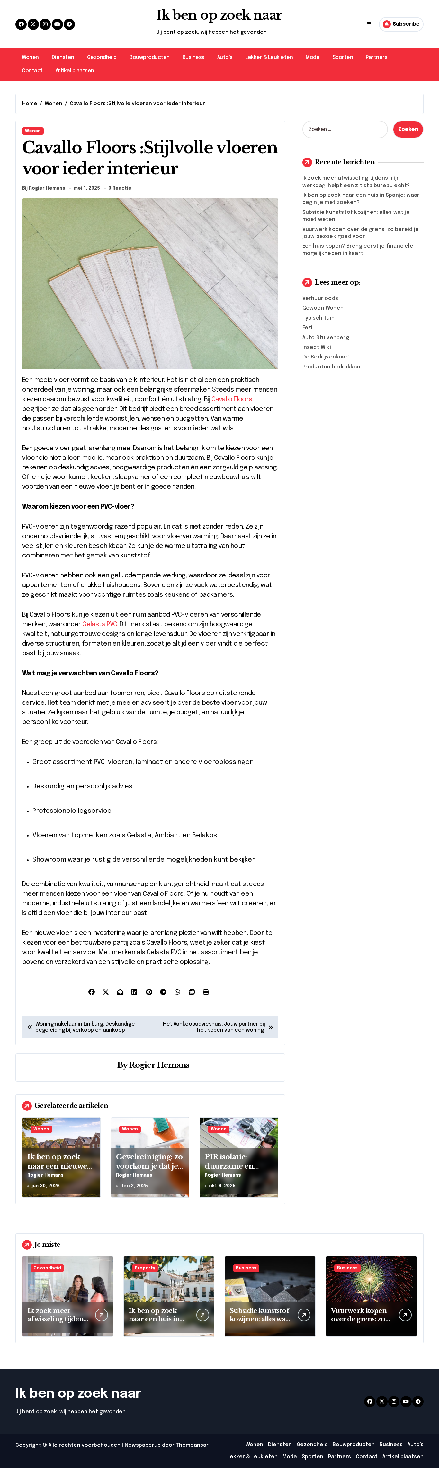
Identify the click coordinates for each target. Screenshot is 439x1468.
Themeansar (192, 1445)
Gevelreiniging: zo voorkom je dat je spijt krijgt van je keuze (149, 1171)
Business (193, 57)
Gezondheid (102, 57)
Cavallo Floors (231, 399)
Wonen (30, 57)
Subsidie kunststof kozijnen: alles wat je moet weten (259, 1319)
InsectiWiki (316, 347)
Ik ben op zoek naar (219, 15)
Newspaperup (143, 1445)
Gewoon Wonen (323, 308)
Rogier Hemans (159, 1065)
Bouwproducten (150, 57)
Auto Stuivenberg (325, 337)
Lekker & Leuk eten (269, 57)
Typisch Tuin (318, 318)
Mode (312, 57)
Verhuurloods (320, 298)
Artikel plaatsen (75, 71)
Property (145, 1268)
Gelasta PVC (99, 624)
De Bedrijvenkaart (326, 357)
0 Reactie (119, 188)
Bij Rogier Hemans (43, 188)
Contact (32, 71)
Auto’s (224, 57)
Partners (376, 57)
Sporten (343, 57)
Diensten (63, 57)
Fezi (307, 328)
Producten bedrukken (331, 367)
